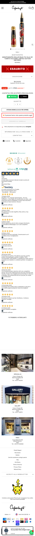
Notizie (17, 455)
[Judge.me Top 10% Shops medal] (27, 161)
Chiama (25, 96)
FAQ (17, 460)
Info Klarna (17, 462)
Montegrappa (17, 55)
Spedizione (12, 83)
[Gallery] (17, 395)
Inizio (17, 52)
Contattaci (17, 135)
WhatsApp (13, 96)
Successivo (13, 192)
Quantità (17, 101)
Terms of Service (17, 464)
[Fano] (17, 426)
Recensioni (17, 452)
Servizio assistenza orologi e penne (17, 457)
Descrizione (17, 76)
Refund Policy (17, 469)
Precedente (5, 192)
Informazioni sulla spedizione (17, 131)
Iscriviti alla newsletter (17, 474)
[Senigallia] (17, 363)
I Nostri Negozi (17, 450)
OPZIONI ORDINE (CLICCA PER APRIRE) (17, 109)
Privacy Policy (17, 467)
